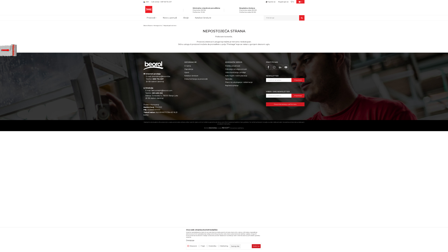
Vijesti (186, 72)
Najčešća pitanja (231, 85)
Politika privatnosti (232, 66)
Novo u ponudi (170, 18)
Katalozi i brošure (191, 76)
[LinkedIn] (280, 67)
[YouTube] (286, 67)
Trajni (203, 246)
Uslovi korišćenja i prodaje (235, 72)
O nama (187, 66)
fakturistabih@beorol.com (161, 90)
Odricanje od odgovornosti (236, 69)
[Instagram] (274, 67)
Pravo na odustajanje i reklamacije (239, 82)
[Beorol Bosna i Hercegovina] (148, 9)
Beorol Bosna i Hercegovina (153, 25)
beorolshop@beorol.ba (161, 76)
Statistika (212, 246)
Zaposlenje (188, 69)
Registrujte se (283, 2)
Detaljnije (190, 240)
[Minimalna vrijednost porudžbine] (189, 11)
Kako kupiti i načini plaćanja (236, 76)
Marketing (224, 246)
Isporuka (228, 79)
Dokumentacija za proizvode (196, 79)
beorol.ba (213, 128)
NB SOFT (225, 128)
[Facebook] (268, 67)
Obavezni (193, 246)
